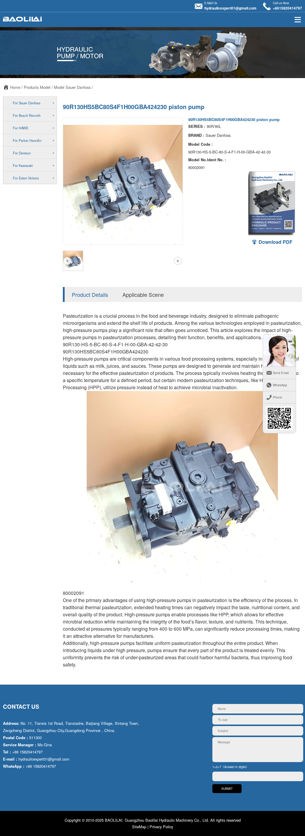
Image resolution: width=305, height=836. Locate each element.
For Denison (22, 153)
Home (15, 87)
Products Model (37, 87)
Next (177, 260)
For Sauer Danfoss (27, 102)
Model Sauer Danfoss (72, 87)
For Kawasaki (23, 165)
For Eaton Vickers (26, 178)
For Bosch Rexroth (27, 115)
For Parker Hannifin (27, 140)
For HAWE (20, 127)
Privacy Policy (161, 826)
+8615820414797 (287, 8)
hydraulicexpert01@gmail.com (230, 8)
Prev (67, 260)
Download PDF (274, 241)
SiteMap (139, 826)
